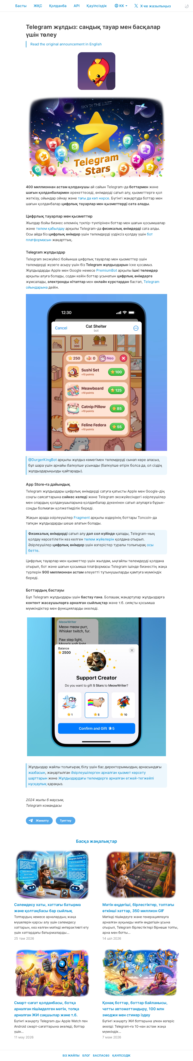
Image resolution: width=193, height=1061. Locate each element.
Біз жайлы (71, 1055)
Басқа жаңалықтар (96, 841)
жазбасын (36, 772)
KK (122, 6)
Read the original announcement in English (66, 44)
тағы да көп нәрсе (93, 198)
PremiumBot (106, 270)
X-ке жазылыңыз (155, 6)
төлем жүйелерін (99, 539)
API (77, 6)
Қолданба (58, 6)
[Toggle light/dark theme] (186, 6)
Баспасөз (101, 1055)
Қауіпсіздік (97, 6)
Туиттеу (65, 820)
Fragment (82, 517)
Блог (86, 1055)
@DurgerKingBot (42, 459)
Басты (21, 6)
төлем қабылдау (50, 228)
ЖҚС (38, 6)
